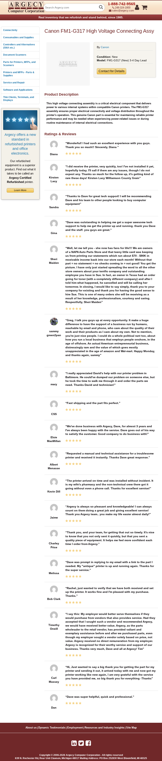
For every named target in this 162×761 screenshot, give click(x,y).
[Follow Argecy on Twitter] (81, 743)
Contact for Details (111, 71)
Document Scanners (14, 54)
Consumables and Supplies (18, 37)
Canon (105, 47)
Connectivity (10, 30)
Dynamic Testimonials (51, 727)
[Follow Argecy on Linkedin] (74, 743)
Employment (75, 727)
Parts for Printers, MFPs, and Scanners (19, 64)
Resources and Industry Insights (104, 727)
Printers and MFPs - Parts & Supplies (18, 74)
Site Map (131, 727)
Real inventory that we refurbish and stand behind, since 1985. (81, 17)
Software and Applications (18, 90)
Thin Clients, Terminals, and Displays (18, 99)
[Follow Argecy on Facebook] (88, 743)
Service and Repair (14, 82)
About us (31, 727)
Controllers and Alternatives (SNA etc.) (19, 46)
